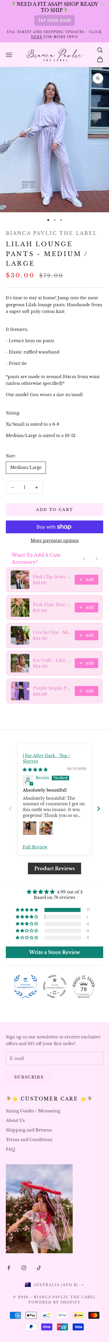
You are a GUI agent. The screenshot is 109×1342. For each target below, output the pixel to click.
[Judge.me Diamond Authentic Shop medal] (25, 986)
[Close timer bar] (103, 4)
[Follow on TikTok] (39, 1268)
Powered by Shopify (54, 1302)
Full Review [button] (35, 847)
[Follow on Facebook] (9, 1268)
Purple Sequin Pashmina (52, 688)
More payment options (55, 540)
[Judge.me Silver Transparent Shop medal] (54, 986)
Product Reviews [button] (54, 868)
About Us (15, 1120)
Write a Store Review (54, 952)
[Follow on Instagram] (24, 1268)
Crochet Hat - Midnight (52, 632)
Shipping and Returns (29, 1130)
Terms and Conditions (29, 1139)
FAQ (10, 1149)
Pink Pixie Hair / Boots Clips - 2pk (52, 604)
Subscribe (29, 1077)
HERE (36, 37)
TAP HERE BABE (54, 20)
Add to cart (54, 509)
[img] (35, 769)
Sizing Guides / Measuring (33, 1111)
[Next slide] (98, 808)
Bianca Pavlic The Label (51, 233)
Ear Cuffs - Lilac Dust (52, 660)
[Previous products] (84, 558)
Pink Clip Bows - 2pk (52, 576)
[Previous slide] (10, 808)
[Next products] (96, 558)
